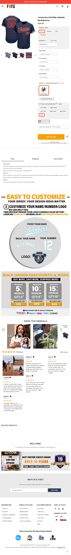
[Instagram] (60, 508)
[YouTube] (64, 508)
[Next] (34, 32)
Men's (41, 31)
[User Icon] (62, 6)
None (41, 115)
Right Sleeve (53, 108)
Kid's (56, 31)
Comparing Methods (46, 98)
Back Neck (63, 111)
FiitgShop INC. (61, 547)
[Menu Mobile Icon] (2, 6)
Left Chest (43, 111)
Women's (49, 31)
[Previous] (3, 32)
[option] (18, 32)
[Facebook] (56, 508)
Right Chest (53, 111)
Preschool (43, 35)
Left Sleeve (43, 108)
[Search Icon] (57, 6)
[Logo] (11, 6)
